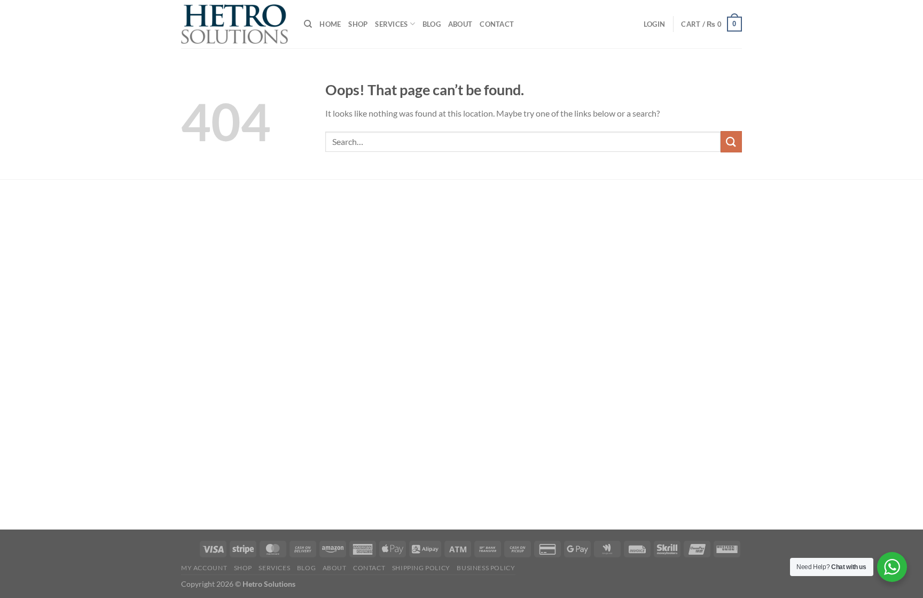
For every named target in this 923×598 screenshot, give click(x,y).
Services (391, 24)
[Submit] (731, 141)
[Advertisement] (245, 356)
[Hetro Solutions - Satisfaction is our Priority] (234, 24)
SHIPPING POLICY (421, 568)
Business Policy (486, 568)
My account (204, 568)
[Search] (308, 24)
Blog (432, 24)
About (460, 24)
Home (330, 24)
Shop (357, 24)
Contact (497, 24)
